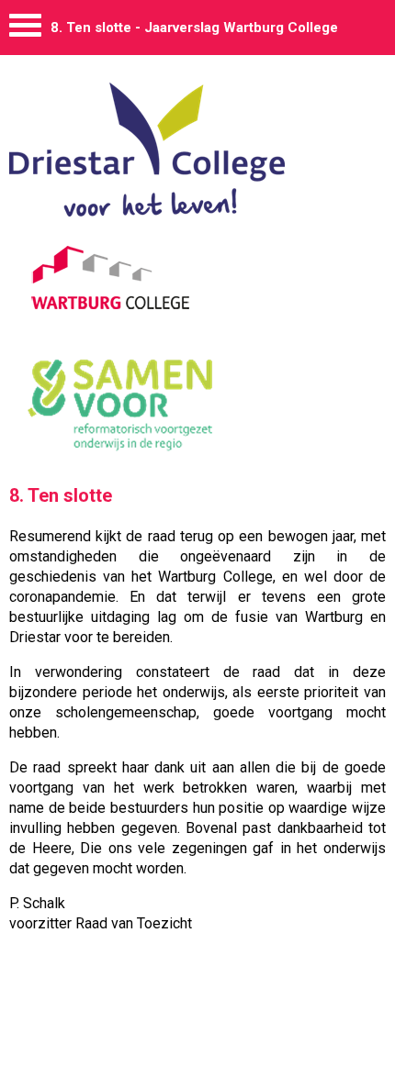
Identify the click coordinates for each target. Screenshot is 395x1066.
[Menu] (25, 30)
